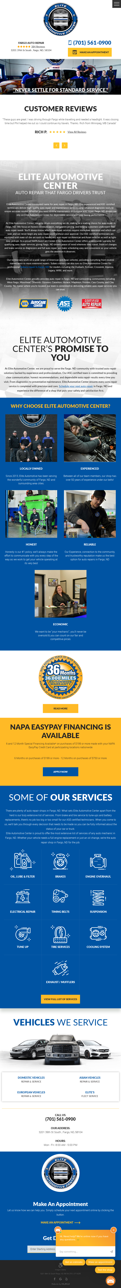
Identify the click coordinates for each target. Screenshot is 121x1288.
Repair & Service (31, 1079)
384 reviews (38, 46)
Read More (61, 708)
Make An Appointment (94, 52)
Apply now (60, 771)
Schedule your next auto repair (76, 386)
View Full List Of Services (60, 999)
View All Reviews (77, 132)
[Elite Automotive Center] (60, 19)
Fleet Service (89, 1094)
